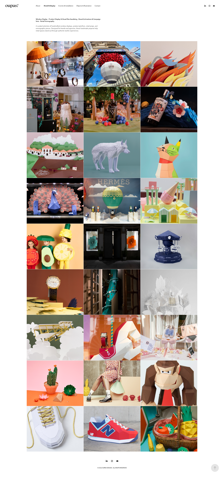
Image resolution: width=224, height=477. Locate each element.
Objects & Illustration (84, 6)
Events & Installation (65, 6)
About (38, 6)
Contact (97, 6)
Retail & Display (49, 6)
